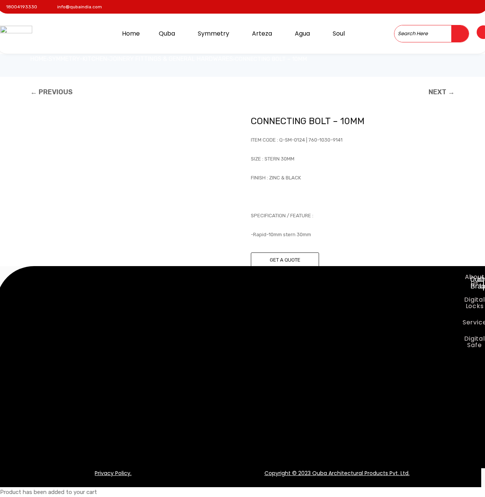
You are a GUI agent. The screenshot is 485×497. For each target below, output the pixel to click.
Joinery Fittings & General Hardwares (171, 58)
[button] (168, 33)
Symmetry (213, 33)
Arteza (262, 33)
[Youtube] (480, 5)
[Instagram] (451, 5)
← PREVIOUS (51, 92)
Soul (339, 33)
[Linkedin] (466, 5)
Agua (302, 33)
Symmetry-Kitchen (77, 58)
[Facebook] (437, 5)
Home (131, 33)
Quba (167, 33)
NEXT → (442, 92)
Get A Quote (285, 260)
